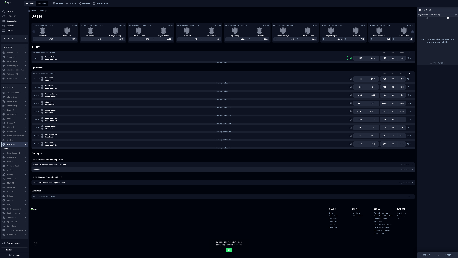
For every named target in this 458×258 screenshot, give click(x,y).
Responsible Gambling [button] (382, 230)
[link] (13, 3)
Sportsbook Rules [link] (380, 219)
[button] (42, 3)
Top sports (7, 47)
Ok (229, 250)
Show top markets (222, 62)
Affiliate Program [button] (358, 216)
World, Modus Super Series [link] (45, 53)
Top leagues (8, 38)
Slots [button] (331, 213)
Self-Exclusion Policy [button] (381, 227)
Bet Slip (426, 255)
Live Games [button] (333, 219)
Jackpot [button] (332, 224)
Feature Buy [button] (333, 227)
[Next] (412, 31)
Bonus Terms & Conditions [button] (383, 216)
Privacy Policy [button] (379, 233)
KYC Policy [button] (378, 222)
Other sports (8, 87)
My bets (449, 255)
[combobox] (14, 249)
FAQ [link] (398, 219)
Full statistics (439, 63)
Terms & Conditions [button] (381, 213)
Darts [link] (42, 11)
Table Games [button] (334, 216)
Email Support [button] (401, 213)
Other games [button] (333, 222)
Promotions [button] (356, 213)
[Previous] (33, 31)
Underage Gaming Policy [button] (383, 224)
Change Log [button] (401, 216)
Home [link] (33, 11)
